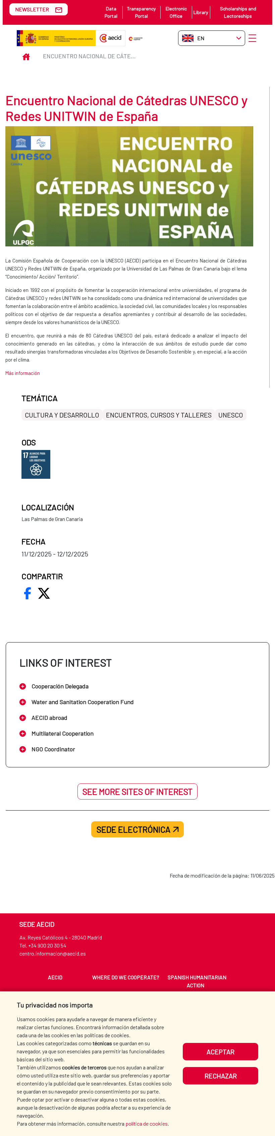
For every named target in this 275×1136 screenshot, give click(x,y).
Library (201, 12)
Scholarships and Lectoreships (238, 12)
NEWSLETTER (32, 9)
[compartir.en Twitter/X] (44, 593)
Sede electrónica (133, 829)
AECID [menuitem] (55, 977)
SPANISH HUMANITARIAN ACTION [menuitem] (197, 981)
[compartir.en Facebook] (27, 593)
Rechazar (221, 1076)
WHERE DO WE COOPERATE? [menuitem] (125, 977)
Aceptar (220, 1052)
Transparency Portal (141, 12)
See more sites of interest (137, 791)
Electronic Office (176, 12)
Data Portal (111, 12)
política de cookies (146, 1123)
